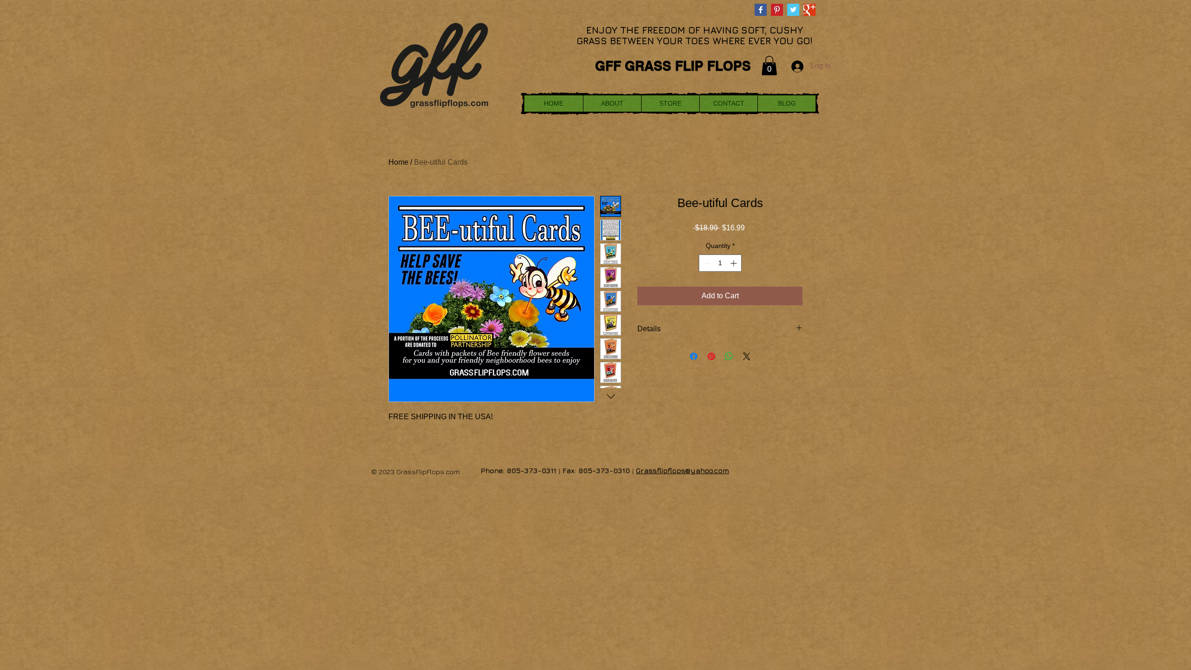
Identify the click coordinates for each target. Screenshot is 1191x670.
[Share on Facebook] (693, 356)
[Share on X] (746, 356)
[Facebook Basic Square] (761, 10)
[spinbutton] (720, 263)
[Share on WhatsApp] (729, 356)
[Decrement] (706, 263)
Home (398, 162)
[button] (769, 65)
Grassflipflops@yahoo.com (682, 471)
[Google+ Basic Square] (809, 10)
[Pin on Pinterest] (711, 356)
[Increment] (734, 263)
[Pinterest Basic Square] (777, 10)
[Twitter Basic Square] (793, 10)
